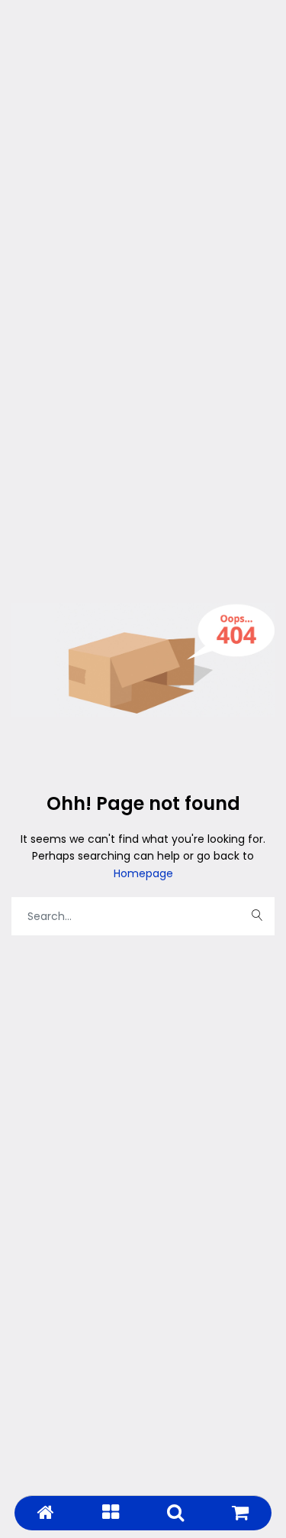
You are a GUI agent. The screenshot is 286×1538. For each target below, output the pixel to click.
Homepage (143, 873)
